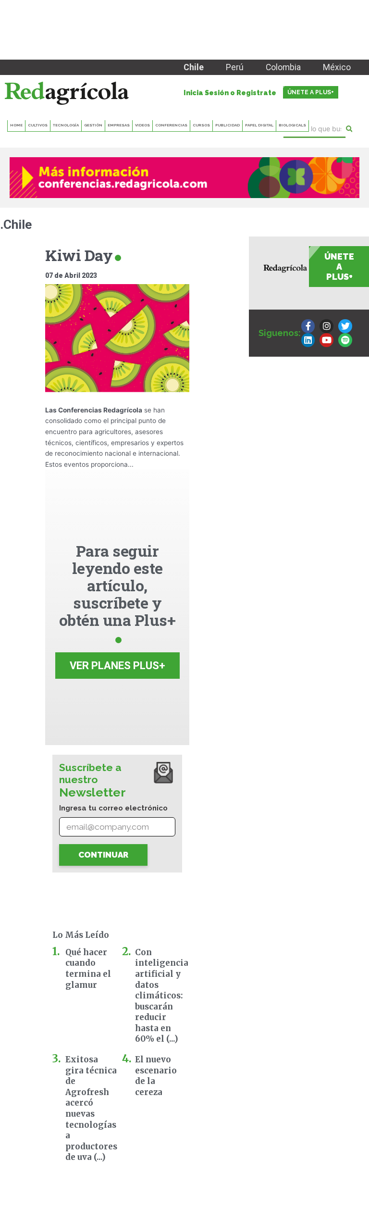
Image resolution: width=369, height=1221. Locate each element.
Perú (235, 67)
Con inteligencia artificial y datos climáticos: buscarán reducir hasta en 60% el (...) (161, 996)
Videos (142, 125)
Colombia (283, 67)
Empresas (119, 125)
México (337, 67)
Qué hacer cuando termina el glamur (88, 968)
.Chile (16, 224)
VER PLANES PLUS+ (117, 666)
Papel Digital (259, 125)
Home (16, 125)
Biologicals (292, 125)
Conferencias (171, 125)
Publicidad (227, 125)
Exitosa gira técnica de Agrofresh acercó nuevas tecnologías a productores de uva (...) (91, 1108)
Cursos (201, 125)
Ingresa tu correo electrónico (113, 808)
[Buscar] (349, 129)
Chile (194, 67)
